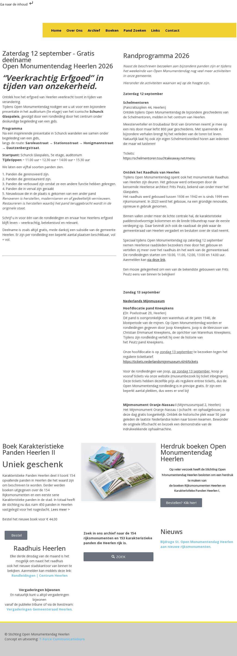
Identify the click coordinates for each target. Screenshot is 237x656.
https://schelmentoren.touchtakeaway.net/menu (159, 158)
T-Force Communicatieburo (62, 639)
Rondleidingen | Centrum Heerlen (40, 575)
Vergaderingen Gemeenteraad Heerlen (39, 609)
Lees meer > (60, 509)
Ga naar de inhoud (14, 4)
